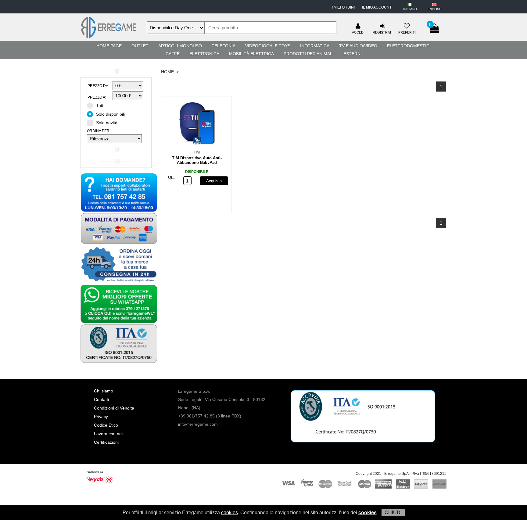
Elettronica (204, 53)
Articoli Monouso (180, 45)
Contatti (101, 399)
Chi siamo (103, 390)
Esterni (352, 53)
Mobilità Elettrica (251, 53)
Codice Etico (106, 425)
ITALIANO (410, 9)
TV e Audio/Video (358, 45)
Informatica (314, 45)
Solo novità (106, 122)
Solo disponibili (110, 114)
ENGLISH (434, 9)
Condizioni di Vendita (114, 408)
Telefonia (223, 45)
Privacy (101, 416)
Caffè (173, 53)
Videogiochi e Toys (267, 45)
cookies (229, 512)
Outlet (140, 45)
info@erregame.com (198, 424)
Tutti (100, 105)
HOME (167, 71)
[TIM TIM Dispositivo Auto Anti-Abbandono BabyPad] (196, 124)
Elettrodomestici (409, 45)
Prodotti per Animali (309, 53)
